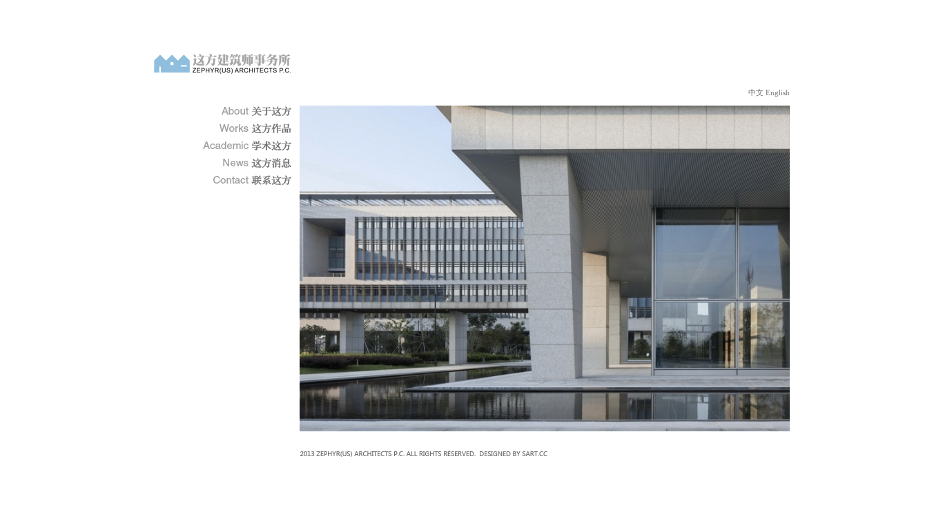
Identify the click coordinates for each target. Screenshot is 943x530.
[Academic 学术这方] (247, 146)
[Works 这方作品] (247, 129)
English (778, 92)
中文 (756, 92)
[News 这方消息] (247, 163)
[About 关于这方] (247, 111)
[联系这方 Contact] (247, 180)
